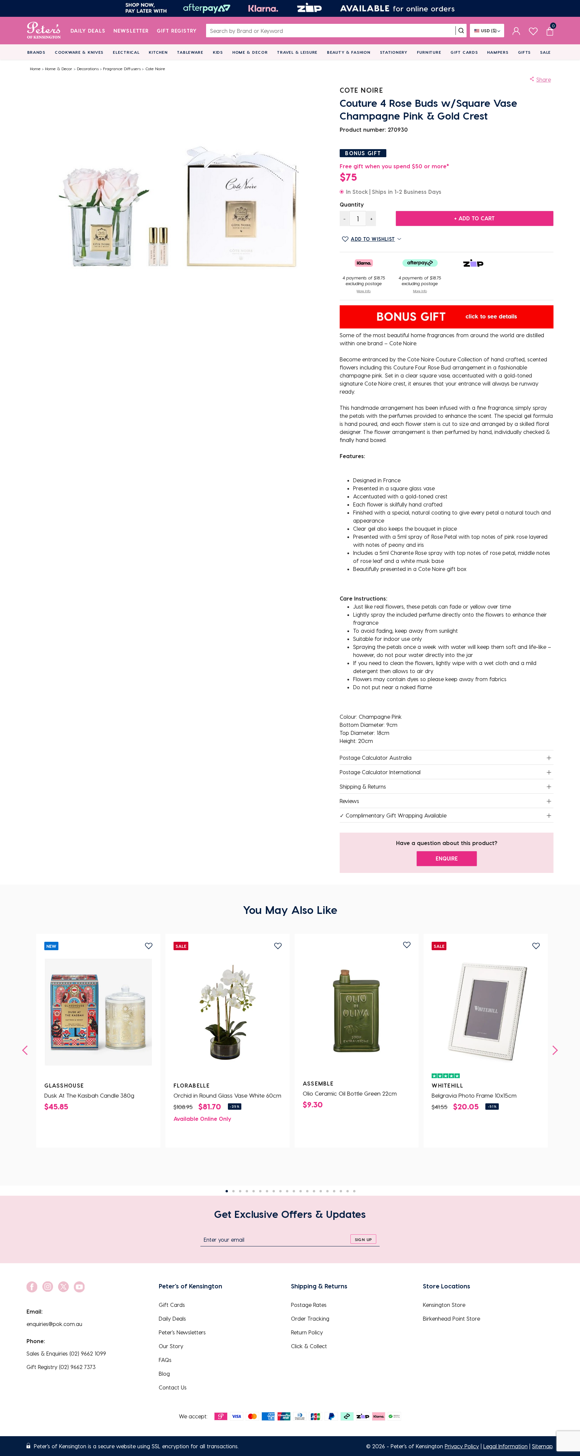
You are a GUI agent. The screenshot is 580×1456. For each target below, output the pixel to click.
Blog (164, 1373)
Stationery (393, 52)
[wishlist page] (533, 30)
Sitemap (542, 1446)
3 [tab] (240, 1191)
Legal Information (505, 1446)
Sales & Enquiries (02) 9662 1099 (66, 1353)
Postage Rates (309, 1304)
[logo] (44, 30)
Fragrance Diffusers (122, 68)
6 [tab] (260, 1191)
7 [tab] (267, 1191)
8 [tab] (274, 1191)
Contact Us (173, 1387)
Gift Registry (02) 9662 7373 (61, 1367)
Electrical (126, 52)
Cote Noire (155, 68)
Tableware (190, 52)
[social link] (32, 1286)
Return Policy (307, 1332)
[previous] (26, 1050)
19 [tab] (347, 1191)
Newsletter (131, 31)
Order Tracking (310, 1318)
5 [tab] (253, 1191)
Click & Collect (309, 1346)
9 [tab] (280, 1191)
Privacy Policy (462, 1446)
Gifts (524, 52)
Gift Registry (177, 31)
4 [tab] (247, 1191)
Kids (218, 52)
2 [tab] (233, 1191)
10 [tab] (287, 1191)
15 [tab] (321, 1191)
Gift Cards (464, 52)
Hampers (497, 52)
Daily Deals (88, 31)
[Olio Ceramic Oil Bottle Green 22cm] (356, 1010)
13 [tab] (307, 1191)
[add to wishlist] (148, 946)
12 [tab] (300, 1191)
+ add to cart (474, 218)
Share (543, 79)
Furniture (429, 52)
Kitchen (158, 52)
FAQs (165, 1360)
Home (35, 68)
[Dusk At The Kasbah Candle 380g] (98, 1012)
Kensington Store (444, 1304)
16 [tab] (327, 1191)
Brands (36, 52)
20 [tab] (354, 1191)
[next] (553, 1050)
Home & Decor (250, 52)
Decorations (88, 68)
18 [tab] (341, 1191)
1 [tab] (227, 1191)
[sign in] (516, 30)
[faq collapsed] (549, 758)
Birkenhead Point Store (451, 1318)
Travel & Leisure (297, 52)
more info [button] (364, 291)
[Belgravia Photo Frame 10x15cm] (485, 1012)
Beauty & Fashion (349, 52)
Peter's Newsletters (182, 1332)
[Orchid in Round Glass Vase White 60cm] (227, 1012)
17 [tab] (334, 1191)
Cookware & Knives (79, 52)
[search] (461, 30)
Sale (545, 52)
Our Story (171, 1346)
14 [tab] (314, 1191)
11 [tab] (294, 1191)
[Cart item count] (549, 31)
